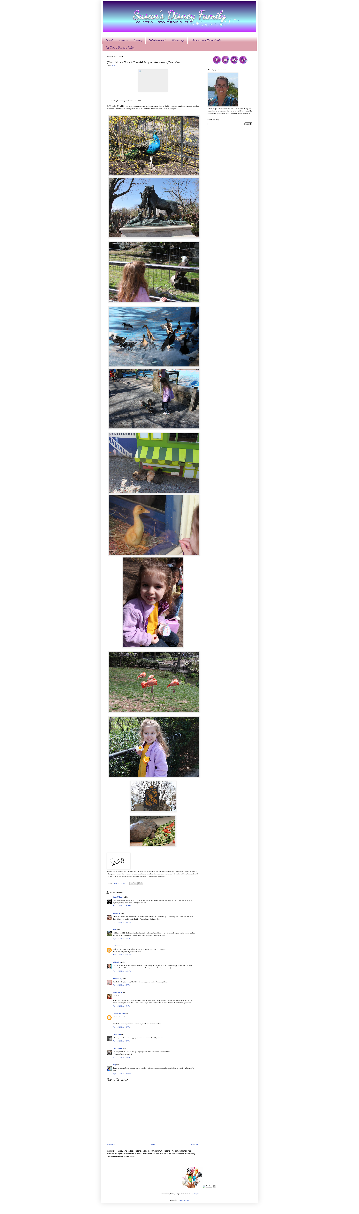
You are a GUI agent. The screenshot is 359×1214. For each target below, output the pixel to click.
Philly (113, 65)
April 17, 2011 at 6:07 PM (121, 1041)
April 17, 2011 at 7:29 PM (121, 1057)
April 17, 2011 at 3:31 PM (121, 1006)
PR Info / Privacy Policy (120, 47)
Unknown (116, 946)
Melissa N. (116, 913)
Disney (138, 40)
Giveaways (178, 40)
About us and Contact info (206, 40)
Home (153, 1144)
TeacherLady (117, 978)
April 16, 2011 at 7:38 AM (122, 922)
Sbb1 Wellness (118, 897)
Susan (116, 883)
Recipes (123, 40)
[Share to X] (136, 883)
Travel (109, 40)
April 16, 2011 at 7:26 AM (122, 906)
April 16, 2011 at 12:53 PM (122, 938)
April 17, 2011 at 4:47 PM (121, 1027)
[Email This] (130, 883)
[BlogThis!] (133, 883)
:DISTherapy (118, 1048)
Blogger (196, 1194)
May (114, 1064)
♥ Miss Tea (117, 962)
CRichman (117, 1034)
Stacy (115, 929)
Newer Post (111, 1144)
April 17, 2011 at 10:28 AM (122, 955)
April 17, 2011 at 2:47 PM (121, 985)
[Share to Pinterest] (141, 883)
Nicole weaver (118, 992)
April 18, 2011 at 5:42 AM (122, 1073)
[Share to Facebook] (138, 883)
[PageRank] (211, 1187)
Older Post (194, 1144)
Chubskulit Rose (119, 1013)
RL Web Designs (183, 1200)
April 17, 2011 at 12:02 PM (122, 971)
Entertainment (157, 40)
